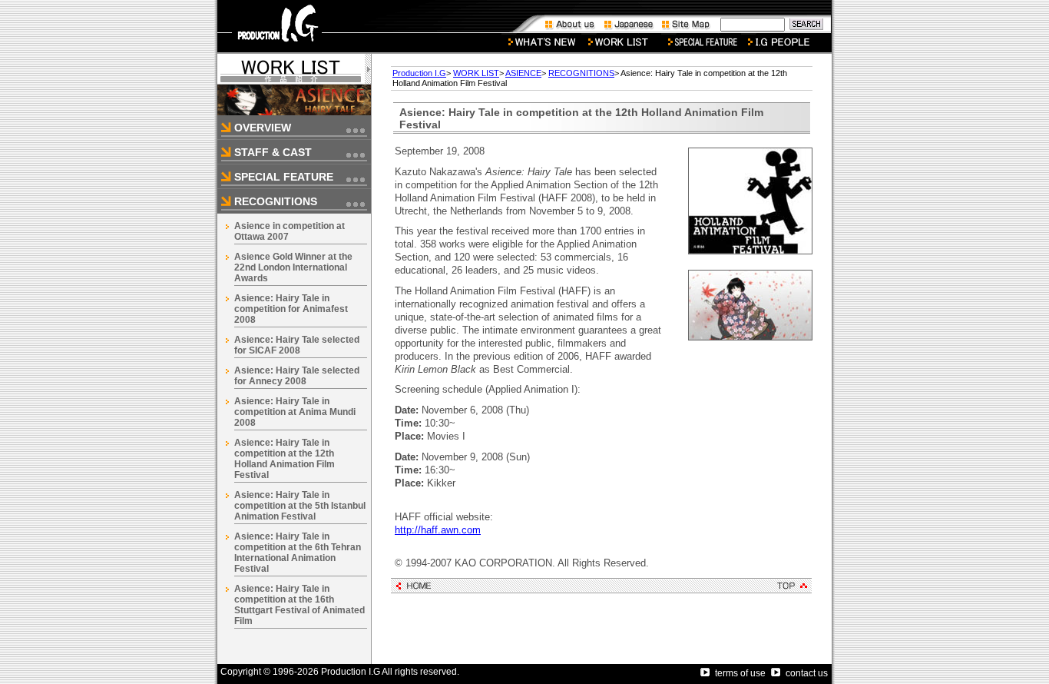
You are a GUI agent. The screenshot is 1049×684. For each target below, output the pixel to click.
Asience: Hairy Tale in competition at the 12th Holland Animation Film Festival (284, 458)
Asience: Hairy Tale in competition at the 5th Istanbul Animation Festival (300, 506)
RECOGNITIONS (581, 73)
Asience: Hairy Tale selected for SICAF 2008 (296, 345)
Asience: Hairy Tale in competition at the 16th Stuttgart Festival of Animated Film (299, 604)
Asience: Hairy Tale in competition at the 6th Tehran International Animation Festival (297, 552)
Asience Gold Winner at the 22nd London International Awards (293, 267)
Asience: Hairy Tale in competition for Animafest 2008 (291, 309)
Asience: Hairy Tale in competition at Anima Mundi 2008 (295, 412)
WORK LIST (476, 73)
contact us (807, 673)
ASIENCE (523, 73)
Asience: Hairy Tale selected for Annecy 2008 (296, 376)
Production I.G (419, 73)
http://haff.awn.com (438, 530)
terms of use (740, 673)
